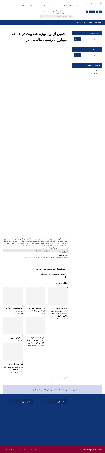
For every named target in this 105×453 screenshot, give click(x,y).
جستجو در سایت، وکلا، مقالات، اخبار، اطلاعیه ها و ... (53, 12)
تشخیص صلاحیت (63, 257)
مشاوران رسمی (41, 257)
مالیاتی (47, 257)
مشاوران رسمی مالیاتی (30, 257)
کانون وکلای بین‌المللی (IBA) (42, 390)
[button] (100, 12)
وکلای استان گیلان (92, 70)
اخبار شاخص (64, 318)
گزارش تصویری (35, 345)
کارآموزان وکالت (93, 73)
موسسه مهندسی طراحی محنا (81, 450)
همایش (15, 313)
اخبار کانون (62, 255)
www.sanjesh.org (63, 248)
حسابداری (56, 257)
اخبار (66, 255)
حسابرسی (51, 257)
